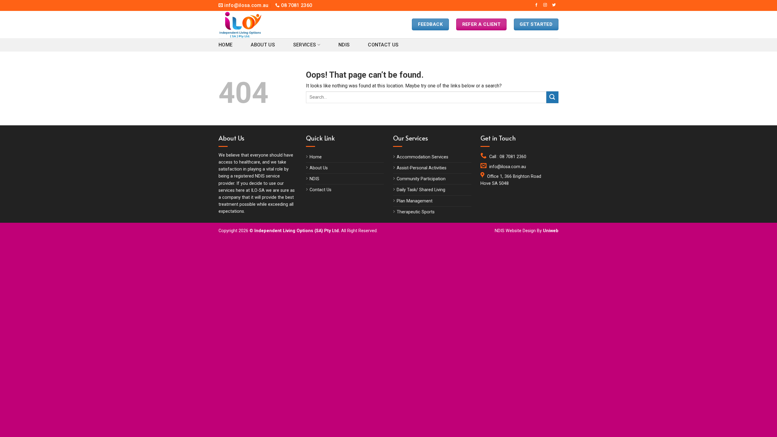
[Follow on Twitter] (554, 5)
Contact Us (383, 45)
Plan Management (415, 201)
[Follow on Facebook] (536, 5)
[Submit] (552, 97)
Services (304, 45)
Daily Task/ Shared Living (421, 189)
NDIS (344, 45)
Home (225, 45)
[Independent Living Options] (246, 24)
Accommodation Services (422, 157)
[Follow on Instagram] (545, 5)
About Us (263, 45)
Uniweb (550, 230)
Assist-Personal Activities (421, 168)
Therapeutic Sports (416, 212)
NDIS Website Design (515, 230)
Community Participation (421, 178)
